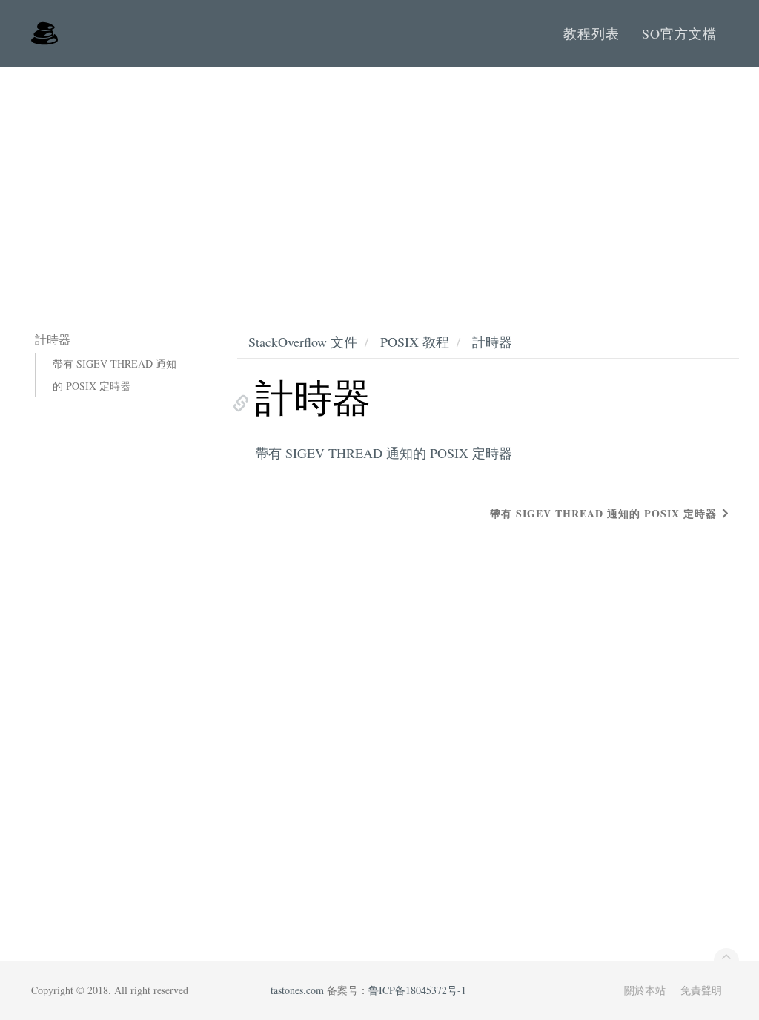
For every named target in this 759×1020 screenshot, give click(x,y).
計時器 (492, 342)
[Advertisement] (379, 178)
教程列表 (591, 33)
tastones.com (297, 990)
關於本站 (645, 990)
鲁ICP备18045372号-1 (417, 990)
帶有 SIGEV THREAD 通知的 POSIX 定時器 (114, 375)
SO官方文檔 (679, 33)
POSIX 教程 (414, 342)
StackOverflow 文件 (302, 342)
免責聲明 (701, 990)
